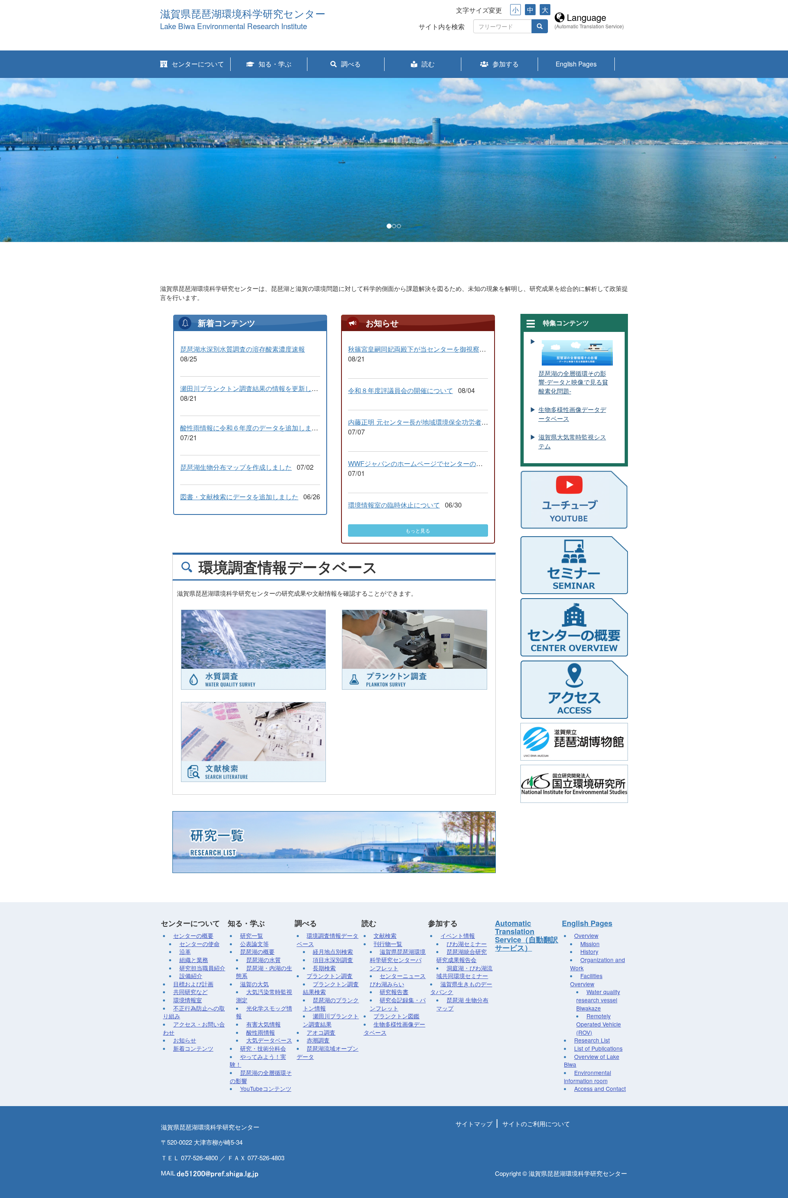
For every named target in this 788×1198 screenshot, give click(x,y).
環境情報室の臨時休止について (394, 505)
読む (428, 63)
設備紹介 (190, 976)
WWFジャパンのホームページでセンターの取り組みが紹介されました (451, 463)
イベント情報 (457, 935)
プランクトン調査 (330, 976)
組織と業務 (193, 960)
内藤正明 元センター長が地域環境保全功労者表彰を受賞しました (444, 422)
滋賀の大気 (254, 984)
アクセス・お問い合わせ (194, 1028)
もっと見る (417, 530)
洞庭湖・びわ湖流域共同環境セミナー (464, 972)
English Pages (576, 63)
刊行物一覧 (387, 944)
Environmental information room (587, 1076)
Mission (590, 944)
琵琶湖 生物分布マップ (462, 1004)
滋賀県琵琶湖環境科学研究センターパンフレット (398, 959)
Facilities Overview (586, 980)
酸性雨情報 (260, 1032)
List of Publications (598, 1048)
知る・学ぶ (275, 63)
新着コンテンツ (193, 1048)
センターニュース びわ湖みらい (398, 980)
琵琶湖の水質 (263, 960)
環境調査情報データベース (328, 939)
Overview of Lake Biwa (591, 1060)
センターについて (198, 63)
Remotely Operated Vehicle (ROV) (598, 1024)
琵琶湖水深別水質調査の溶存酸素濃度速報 (242, 349)
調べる (351, 63)
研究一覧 (251, 935)
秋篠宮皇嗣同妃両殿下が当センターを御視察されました (430, 349)
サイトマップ (474, 1123)
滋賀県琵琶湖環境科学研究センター (242, 14)
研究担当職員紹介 (202, 968)
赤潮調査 (318, 1040)
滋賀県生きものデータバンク (461, 988)
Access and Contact (600, 1088)
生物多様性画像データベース (395, 1028)
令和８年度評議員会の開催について (400, 390)
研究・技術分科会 (263, 1048)
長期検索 (324, 968)
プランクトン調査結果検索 (331, 988)
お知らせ (184, 1040)
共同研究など (190, 992)
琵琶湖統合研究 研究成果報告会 (461, 955)
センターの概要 (193, 935)
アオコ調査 (321, 1032)
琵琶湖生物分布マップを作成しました (236, 467)
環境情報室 (187, 1000)
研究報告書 (394, 992)
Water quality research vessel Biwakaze (598, 1000)
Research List (592, 1040)
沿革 (185, 951)
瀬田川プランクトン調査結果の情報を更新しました (255, 388)
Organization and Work (597, 964)
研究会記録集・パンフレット (398, 1004)
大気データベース (269, 1040)
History (589, 951)
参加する (505, 63)
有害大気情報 (263, 1024)
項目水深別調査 (333, 960)
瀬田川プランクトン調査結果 (331, 1020)
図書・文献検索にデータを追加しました (239, 496)
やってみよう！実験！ (258, 1060)
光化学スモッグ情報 (264, 1012)
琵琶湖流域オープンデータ (328, 1052)
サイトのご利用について (536, 1123)
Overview (586, 935)
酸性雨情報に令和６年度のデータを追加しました (252, 427)
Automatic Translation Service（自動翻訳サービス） (526, 935)
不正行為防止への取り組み (194, 1012)
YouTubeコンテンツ (265, 1088)
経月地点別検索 (333, 951)
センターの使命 (199, 944)
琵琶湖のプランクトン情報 (331, 1004)
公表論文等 (254, 944)
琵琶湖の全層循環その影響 (261, 1076)
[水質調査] (253, 650)
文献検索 (384, 935)
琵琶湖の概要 (257, 951)
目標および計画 (193, 984)
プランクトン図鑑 (396, 1016)
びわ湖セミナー (467, 944)
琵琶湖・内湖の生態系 (264, 972)
